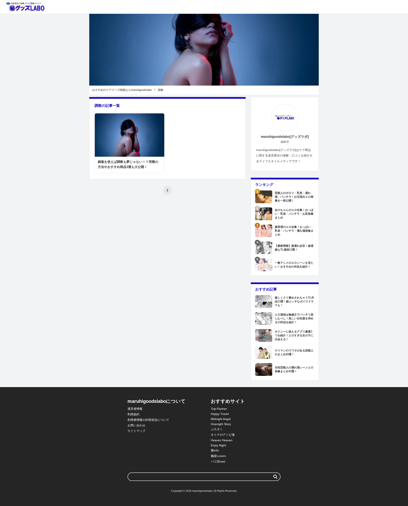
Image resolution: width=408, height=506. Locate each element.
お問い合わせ (136, 425)
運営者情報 (135, 408)
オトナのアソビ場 (223, 434)
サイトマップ (136, 431)
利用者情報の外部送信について (148, 419)
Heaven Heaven (221, 440)
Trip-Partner (219, 408)
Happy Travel (220, 414)
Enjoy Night (218, 445)
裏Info (215, 450)
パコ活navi (218, 461)
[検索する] (275, 477)
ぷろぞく (217, 429)
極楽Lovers (218, 456)
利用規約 (133, 414)
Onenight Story (221, 424)
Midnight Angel (221, 419)
